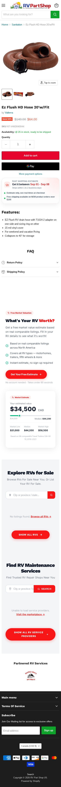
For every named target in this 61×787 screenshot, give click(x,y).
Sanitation (17, 24)
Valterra (9, 112)
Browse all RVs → (41, 516)
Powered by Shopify (30, 781)
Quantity (6, 137)
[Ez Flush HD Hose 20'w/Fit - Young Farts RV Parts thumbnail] (7, 94)
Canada (29, 746)
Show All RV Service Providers (28, 634)
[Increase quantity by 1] (30, 144)
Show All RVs (28, 534)
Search (46, 589)
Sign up (48, 730)
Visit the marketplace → (30, 614)
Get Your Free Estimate (24, 374)
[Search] (55, 14)
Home (5, 24)
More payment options (30, 174)
